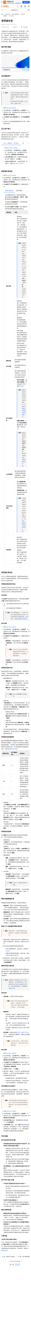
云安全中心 (7, 14)
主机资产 (5, 15)
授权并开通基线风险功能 (24, 527)
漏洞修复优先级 (13, 749)
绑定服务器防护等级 (24, 462)
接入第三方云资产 (19, 163)
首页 (2, 14)
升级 (22, 386)
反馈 (18, 1264)
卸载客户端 (20, 982)
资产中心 (23, 14)
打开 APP (26, 2)
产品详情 (15, 27)
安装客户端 (12, 988)
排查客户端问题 (22, 619)
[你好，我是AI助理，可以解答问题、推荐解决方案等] (21, 6)
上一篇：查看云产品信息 (8, 1256)
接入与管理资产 (15, 14)
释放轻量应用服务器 (12, 955)
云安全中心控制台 (11, 108)
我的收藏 (25, 27)
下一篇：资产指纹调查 (24, 1256)
